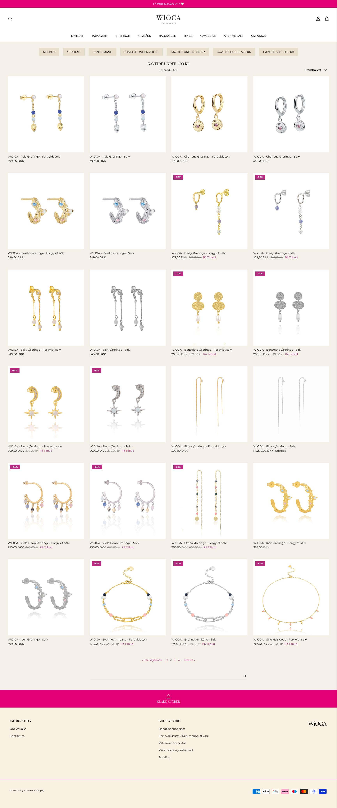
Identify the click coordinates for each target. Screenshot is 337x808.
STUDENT (74, 52)
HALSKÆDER (167, 35)
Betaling (164, 757)
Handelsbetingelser (172, 729)
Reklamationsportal (172, 743)
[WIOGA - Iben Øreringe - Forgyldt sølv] (291, 501)
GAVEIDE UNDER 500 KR (234, 52)
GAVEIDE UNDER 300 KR (188, 52)
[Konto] (317, 18)
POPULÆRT (100, 35)
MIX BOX (49, 52)
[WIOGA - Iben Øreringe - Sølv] (46, 597)
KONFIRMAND (102, 52)
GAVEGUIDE (208, 35)
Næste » (189, 660)
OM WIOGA (258, 35)
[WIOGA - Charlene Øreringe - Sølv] (291, 114)
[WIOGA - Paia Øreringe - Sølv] (128, 114)
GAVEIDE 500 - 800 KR (278, 52)
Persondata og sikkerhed (176, 750)
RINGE (188, 35)
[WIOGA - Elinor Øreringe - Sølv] (291, 404)
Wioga (21, 790)
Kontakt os (17, 736)
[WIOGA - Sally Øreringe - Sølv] (128, 308)
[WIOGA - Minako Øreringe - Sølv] (128, 211)
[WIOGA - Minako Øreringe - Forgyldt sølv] (46, 211)
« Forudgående (152, 660)
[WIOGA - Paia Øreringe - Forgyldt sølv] (46, 114)
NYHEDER (77, 35)
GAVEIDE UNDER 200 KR (141, 52)
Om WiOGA (18, 729)
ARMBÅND (144, 35)
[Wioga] (168, 19)
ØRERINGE (122, 35)
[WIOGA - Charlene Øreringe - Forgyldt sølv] (209, 114)
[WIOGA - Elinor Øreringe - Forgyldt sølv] (209, 404)
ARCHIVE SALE (233, 35)
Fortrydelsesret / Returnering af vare (184, 736)
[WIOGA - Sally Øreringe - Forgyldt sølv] (46, 308)
